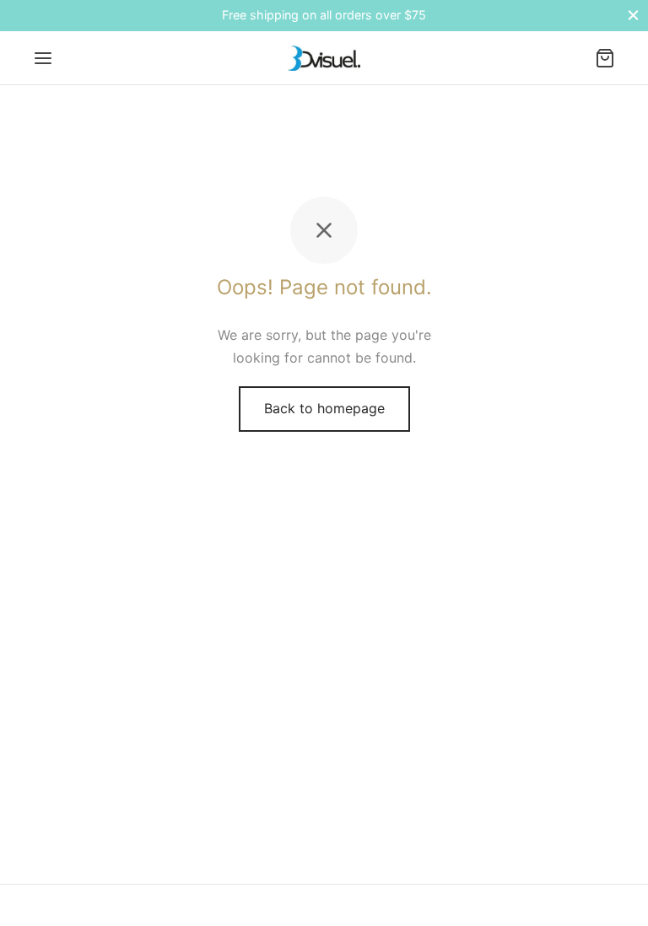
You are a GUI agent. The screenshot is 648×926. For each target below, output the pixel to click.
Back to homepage (324, 408)
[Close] (633, 15)
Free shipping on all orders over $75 (324, 15)
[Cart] (605, 58)
